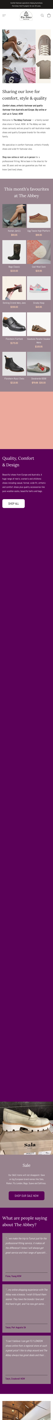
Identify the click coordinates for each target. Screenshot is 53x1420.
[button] (26, 15)
